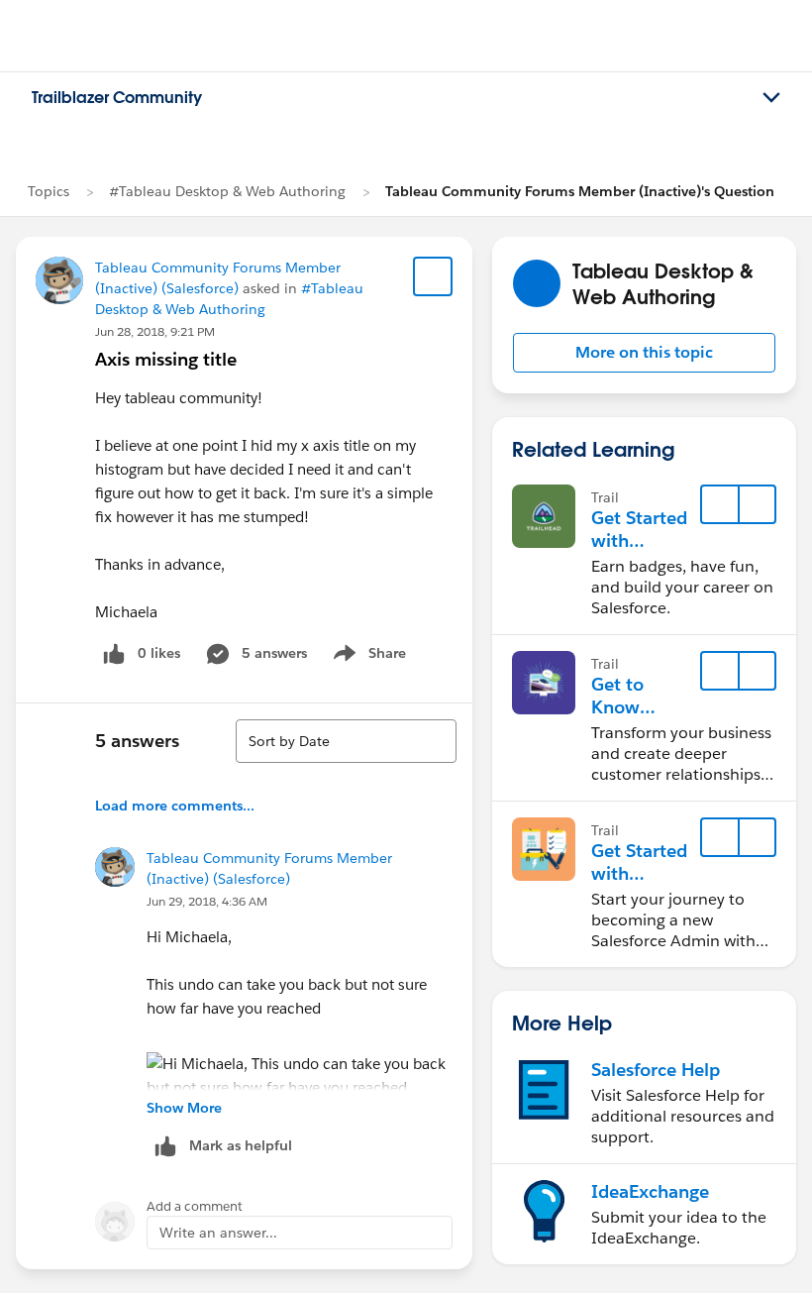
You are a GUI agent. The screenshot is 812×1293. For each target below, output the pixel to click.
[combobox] (346, 741)
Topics (48, 191)
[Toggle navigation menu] (771, 98)
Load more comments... (174, 805)
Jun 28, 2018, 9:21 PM (155, 331)
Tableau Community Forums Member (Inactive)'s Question (579, 191)
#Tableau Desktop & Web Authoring (227, 191)
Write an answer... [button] (218, 1232)
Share (367, 657)
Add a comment (195, 1206)
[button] (644, 353)
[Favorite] (433, 276)
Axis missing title (166, 359)
